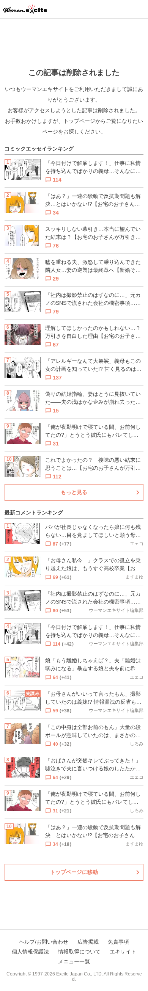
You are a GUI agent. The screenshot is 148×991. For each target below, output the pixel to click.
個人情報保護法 (30, 952)
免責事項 (118, 942)
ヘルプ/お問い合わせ (43, 942)
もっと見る (74, 492)
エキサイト (123, 952)
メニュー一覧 (74, 961)
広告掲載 (88, 942)
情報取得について (79, 952)
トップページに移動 (74, 872)
